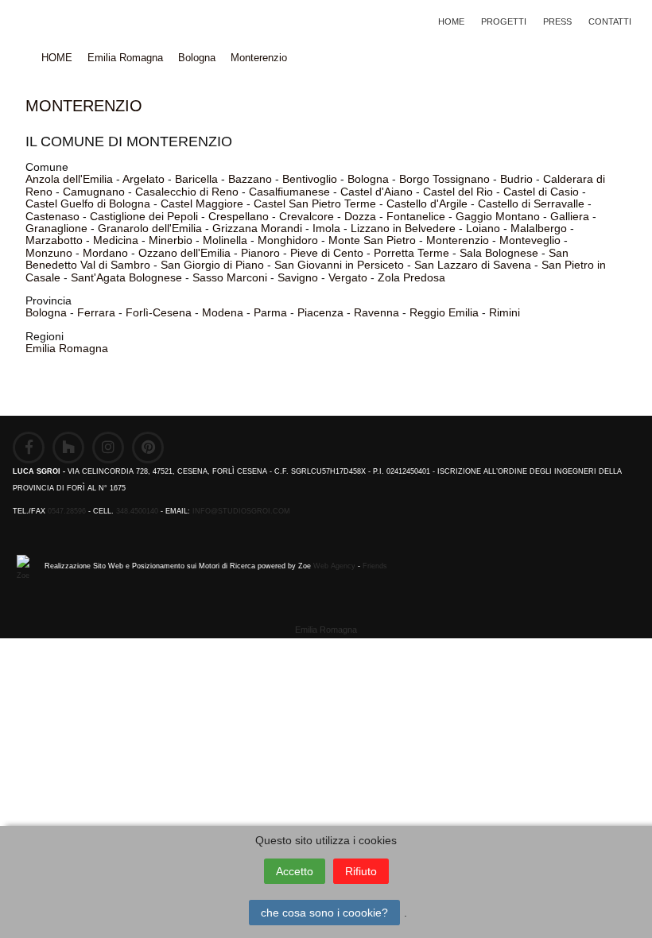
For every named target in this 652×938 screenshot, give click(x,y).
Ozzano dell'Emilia (184, 252)
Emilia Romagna (125, 58)
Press (557, 21)
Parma (270, 312)
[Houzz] (68, 447)
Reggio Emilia (444, 312)
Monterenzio (259, 58)
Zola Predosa (411, 277)
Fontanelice (415, 216)
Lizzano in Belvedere (403, 228)
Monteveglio (530, 240)
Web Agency (334, 566)
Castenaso (52, 216)
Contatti (609, 21)
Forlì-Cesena (159, 312)
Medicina (115, 240)
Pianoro (260, 252)
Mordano (105, 252)
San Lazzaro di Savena (472, 264)
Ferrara (96, 312)
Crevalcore (306, 216)
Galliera (569, 216)
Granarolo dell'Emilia (150, 228)
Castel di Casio (541, 191)
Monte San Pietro (372, 240)
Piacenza (320, 312)
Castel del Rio (458, 191)
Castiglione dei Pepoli (144, 216)
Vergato (347, 277)
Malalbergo (538, 228)
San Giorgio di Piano (212, 264)
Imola (326, 228)
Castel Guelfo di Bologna (87, 203)
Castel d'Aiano (376, 191)
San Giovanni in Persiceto (339, 264)
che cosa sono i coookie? (324, 912)
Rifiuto (361, 871)
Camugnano (94, 191)
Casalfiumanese (289, 191)
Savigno (297, 277)
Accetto (294, 871)
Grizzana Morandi (257, 228)
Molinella (225, 240)
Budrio (516, 178)
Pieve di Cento (326, 252)
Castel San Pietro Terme (315, 203)
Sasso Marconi (229, 277)
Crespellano (238, 216)
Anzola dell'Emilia (69, 178)
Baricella (196, 178)
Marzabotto (54, 240)
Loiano (483, 228)
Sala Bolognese (499, 252)
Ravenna (376, 312)
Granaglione (56, 228)
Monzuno (48, 252)
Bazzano (250, 178)
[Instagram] (108, 447)
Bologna (196, 58)
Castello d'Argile (427, 203)
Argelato (143, 178)
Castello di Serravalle (531, 203)
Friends (375, 566)
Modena (222, 312)
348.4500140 (137, 511)
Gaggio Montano (498, 216)
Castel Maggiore (202, 203)
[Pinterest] (148, 447)
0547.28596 (67, 511)
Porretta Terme (411, 252)
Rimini (504, 312)
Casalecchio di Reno (187, 191)
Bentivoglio (309, 178)
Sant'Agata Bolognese (126, 277)
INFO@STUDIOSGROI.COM (241, 511)
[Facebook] (29, 447)
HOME (451, 21)
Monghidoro (288, 240)
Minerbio (170, 240)
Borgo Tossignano (444, 178)
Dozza (360, 216)
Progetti (503, 21)
